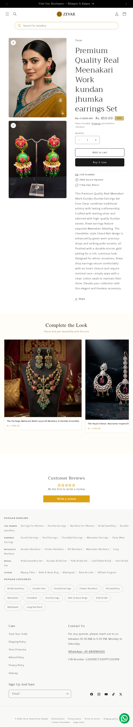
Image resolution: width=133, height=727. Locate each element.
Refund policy (57, 719)
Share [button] (82, 299)
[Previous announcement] (7, 4)
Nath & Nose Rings (78, 598)
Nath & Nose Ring (49, 572)
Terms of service (92, 719)
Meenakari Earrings (97, 537)
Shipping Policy (17, 642)
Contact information (61, 722)
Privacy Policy (16, 665)
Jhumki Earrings (29, 537)
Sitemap (13, 673)
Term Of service (17, 649)
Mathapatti (69, 572)
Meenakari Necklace (97, 549)
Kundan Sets (39, 588)
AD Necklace (75, 549)
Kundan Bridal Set (57, 561)
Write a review (66, 498)
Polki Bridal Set (79, 561)
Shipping (96, 123)
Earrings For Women (32, 526)
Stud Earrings (49, 537)
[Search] (19, 25)
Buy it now (100, 162)
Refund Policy (16, 657)
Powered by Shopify (38, 719)
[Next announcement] (126, 4)
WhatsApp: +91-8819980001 (86, 651)
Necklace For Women (82, 526)
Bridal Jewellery (107, 526)
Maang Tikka (28, 572)
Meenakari (12, 598)
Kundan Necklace (31, 549)
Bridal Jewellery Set (32, 561)
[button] (7, 14)
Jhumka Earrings (57, 526)
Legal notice (79, 722)
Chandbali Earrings (72, 537)
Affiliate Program (106, 572)
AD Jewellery (113, 588)
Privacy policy (74, 719)
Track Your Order (18, 634)
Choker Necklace (54, 549)
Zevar (26, 719)
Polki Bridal (102, 598)
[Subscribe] (67, 694)
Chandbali (32, 598)
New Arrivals (86, 572)
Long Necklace (34, 607)
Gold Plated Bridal (101, 561)
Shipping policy (111, 719)
